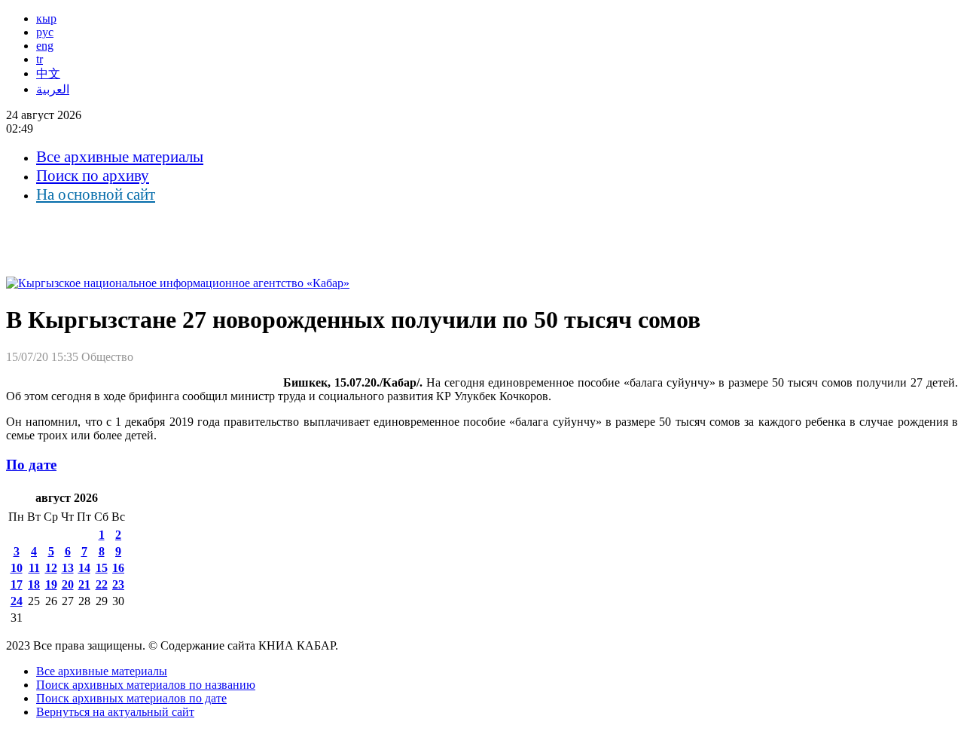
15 (102, 567)
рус (44, 32)
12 (51, 567)
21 (84, 584)
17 (17, 584)
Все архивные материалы (119, 157)
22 (102, 584)
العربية (52, 89)
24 (17, 601)
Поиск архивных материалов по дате (131, 698)
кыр (46, 18)
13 (68, 567)
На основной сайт (95, 194)
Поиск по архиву (92, 176)
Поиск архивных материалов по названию (145, 684)
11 (34, 567)
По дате (31, 465)
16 (118, 567)
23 (118, 584)
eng (44, 45)
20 (68, 584)
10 (17, 567)
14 (84, 567)
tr (39, 59)
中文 (48, 73)
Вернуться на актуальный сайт (115, 711)
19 (51, 584)
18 (34, 584)
